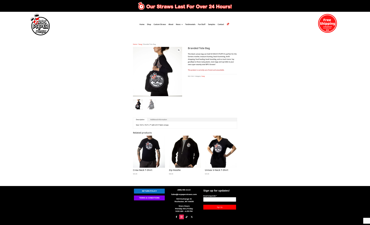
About (170, 24)
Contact (221, 24)
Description (140, 119)
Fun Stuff (202, 24)
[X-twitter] (191, 217)
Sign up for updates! (216, 190)
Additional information (158, 119)
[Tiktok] (186, 217)
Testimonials (190, 24)
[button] (179, 50)
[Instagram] (181, 217)
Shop (149, 24)
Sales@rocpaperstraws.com (184, 194)
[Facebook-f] (176, 217)
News (178, 24)
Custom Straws (160, 24)
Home (141, 24)
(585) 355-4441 (184, 190)
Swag (140, 44)
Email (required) (210, 196)
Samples (211, 24)
